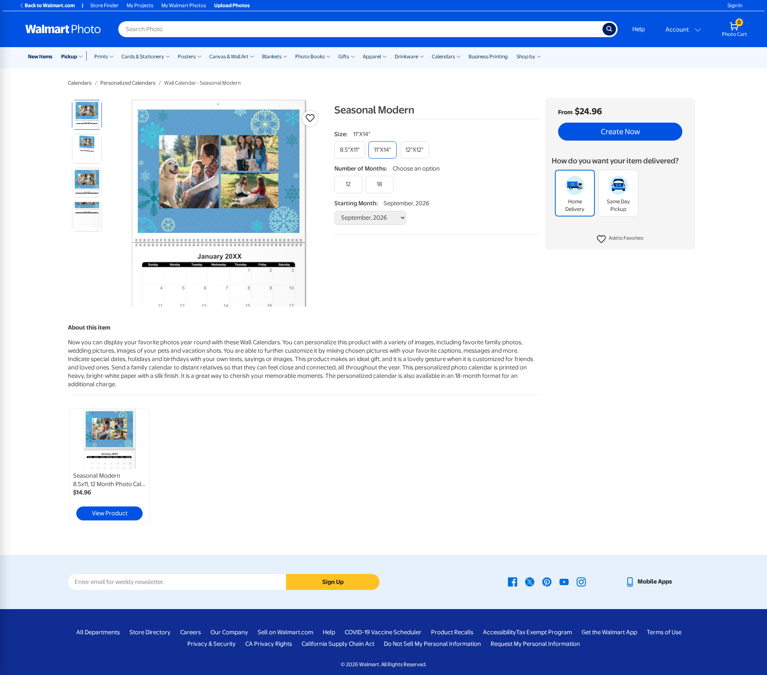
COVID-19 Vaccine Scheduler (383, 632)
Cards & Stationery (142, 57)
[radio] (87, 115)
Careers (190, 632)
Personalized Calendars (127, 83)
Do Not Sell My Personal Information (432, 643)
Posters (187, 57)
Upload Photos (232, 5)
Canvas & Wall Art (228, 57)
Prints (101, 57)
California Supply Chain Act (338, 643)
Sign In (734, 5)
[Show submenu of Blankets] (285, 56)
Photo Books (310, 57)
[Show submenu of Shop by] (539, 56)
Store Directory (150, 632)
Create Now (620, 131)
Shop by (526, 57)
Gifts (343, 57)
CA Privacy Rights (268, 643)
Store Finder (104, 5)
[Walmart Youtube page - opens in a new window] (564, 581)
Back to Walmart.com (50, 5)
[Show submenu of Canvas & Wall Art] (252, 56)
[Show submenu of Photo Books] (328, 56)
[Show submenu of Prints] (111, 56)
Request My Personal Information (535, 643)
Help (638, 29)
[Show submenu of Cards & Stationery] (167, 56)
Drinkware (406, 57)
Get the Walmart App (609, 632)
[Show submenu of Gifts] (352, 56)
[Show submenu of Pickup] (82, 56)
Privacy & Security (211, 643)
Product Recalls (452, 632)
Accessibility (499, 632)
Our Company (229, 632)
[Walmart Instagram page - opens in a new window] (581, 581)
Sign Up (333, 582)
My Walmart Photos (183, 5)
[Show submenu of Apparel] (384, 56)
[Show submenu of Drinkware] (421, 56)
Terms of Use (664, 632)
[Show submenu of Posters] (199, 56)
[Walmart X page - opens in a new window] (530, 581)
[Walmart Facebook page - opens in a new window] (512, 581)
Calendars (443, 57)
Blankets (272, 57)
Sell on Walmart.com (285, 632)
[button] (620, 239)
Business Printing (488, 57)
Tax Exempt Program (544, 632)
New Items (40, 57)
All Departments (98, 632)
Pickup (69, 57)
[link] (109, 466)
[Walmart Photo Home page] (63, 29)
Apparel (372, 57)
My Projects (140, 5)
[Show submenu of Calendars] (458, 56)
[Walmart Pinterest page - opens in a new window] (547, 581)
